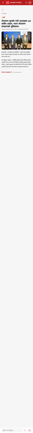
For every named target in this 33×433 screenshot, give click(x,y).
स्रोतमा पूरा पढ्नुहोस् (5, 72)
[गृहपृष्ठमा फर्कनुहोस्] (3, 10)
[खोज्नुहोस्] (26, 2)
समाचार (4, 13)
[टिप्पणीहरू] (30, 430)
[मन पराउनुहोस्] (25, 430)
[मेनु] (3, 2)
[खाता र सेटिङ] (30, 2)
